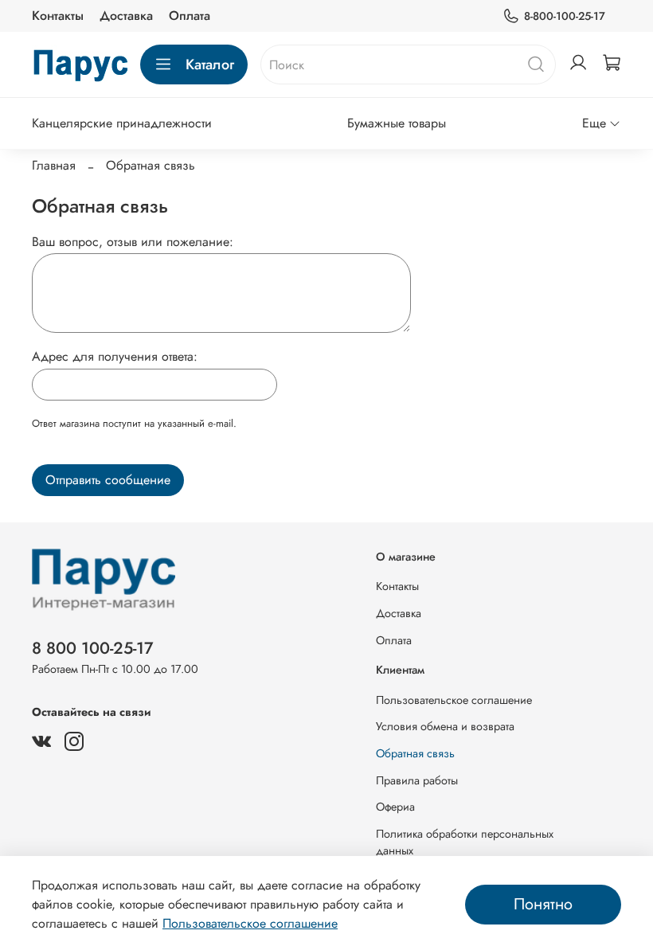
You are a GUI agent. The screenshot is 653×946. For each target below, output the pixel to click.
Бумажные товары (396, 123)
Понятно (543, 904)
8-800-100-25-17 (564, 16)
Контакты (58, 15)
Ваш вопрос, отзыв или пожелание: (132, 242)
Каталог (210, 64)
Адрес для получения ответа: (114, 356)
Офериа (395, 807)
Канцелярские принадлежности (122, 123)
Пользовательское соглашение (454, 700)
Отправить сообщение (107, 480)
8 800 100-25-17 (93, 648)
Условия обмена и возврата (445, 726)
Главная (54, 165)
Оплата (189, 15)
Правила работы (417, 780)
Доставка (126, 15)
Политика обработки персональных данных (464, 842)
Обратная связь (415, 753)
